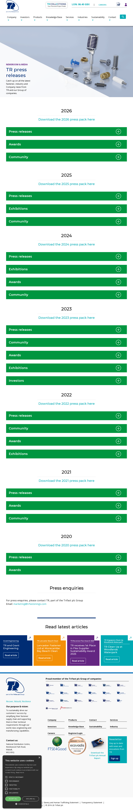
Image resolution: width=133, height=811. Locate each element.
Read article (11, 655)
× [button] (39, 758)
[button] (22, 804)
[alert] (22, 781)
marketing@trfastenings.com (29, 603)
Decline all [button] (30, 799)
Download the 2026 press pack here (66, 119)
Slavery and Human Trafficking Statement (61, 802)
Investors (24, 17)
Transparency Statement (91, 802)
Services (70, 17)
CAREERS (102, 5)
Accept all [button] (13, 799)
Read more (20, 772)
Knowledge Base (54, 17)
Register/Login (75, 733)
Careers (51, 733)
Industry (114, 727)
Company (11, 17)
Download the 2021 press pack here (66, 481)
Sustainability (98, 17)
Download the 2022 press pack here (66, 404)
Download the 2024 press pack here (66, 244)
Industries (83, 17)
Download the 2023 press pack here (66, 318)
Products (37, 17)
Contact (112, 17)
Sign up (114, 758)
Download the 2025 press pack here (66, 184)
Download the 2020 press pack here (66, 545)
